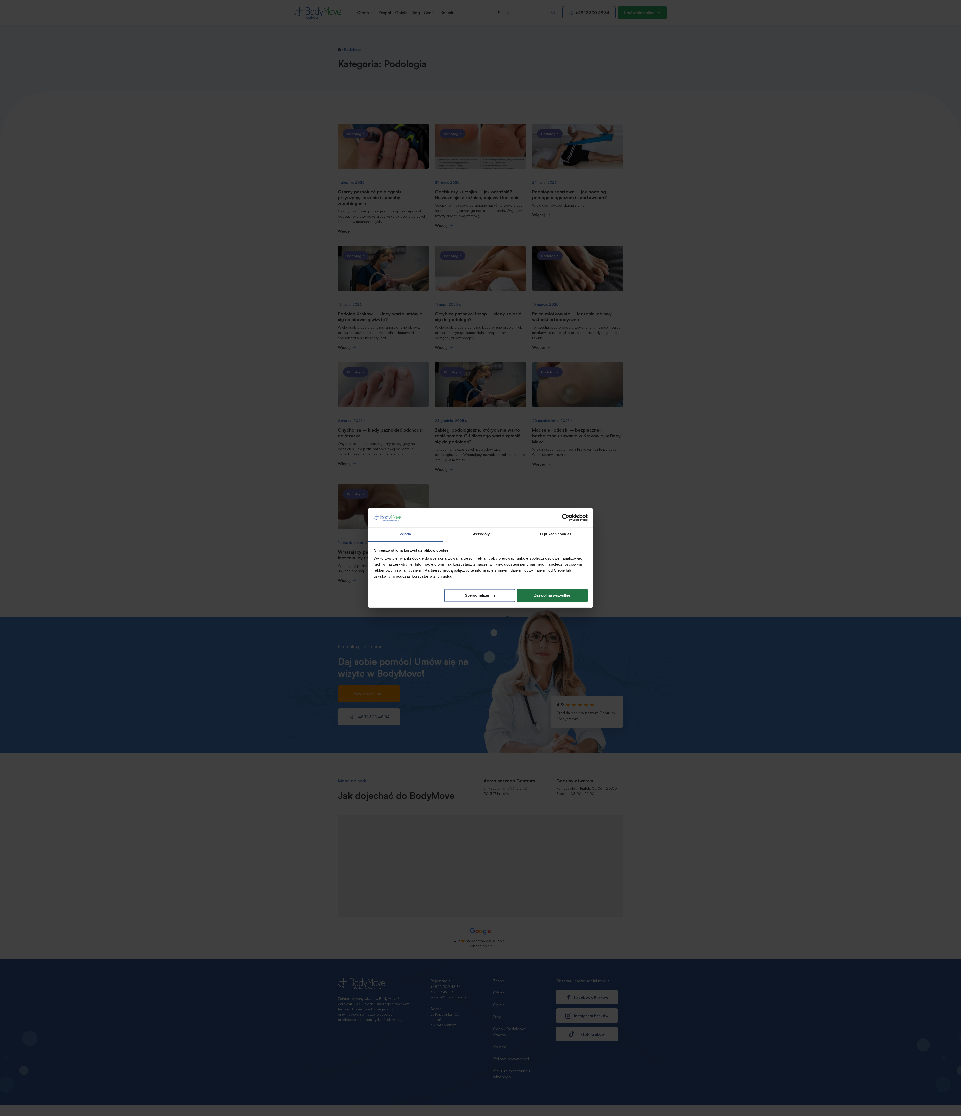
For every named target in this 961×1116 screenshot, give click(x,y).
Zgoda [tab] (405, 534)
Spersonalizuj (477, 596)
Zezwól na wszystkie (552, 596)
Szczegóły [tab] (480, 534)
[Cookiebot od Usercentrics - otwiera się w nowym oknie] (566, 518)
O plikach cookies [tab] (555, 534)
